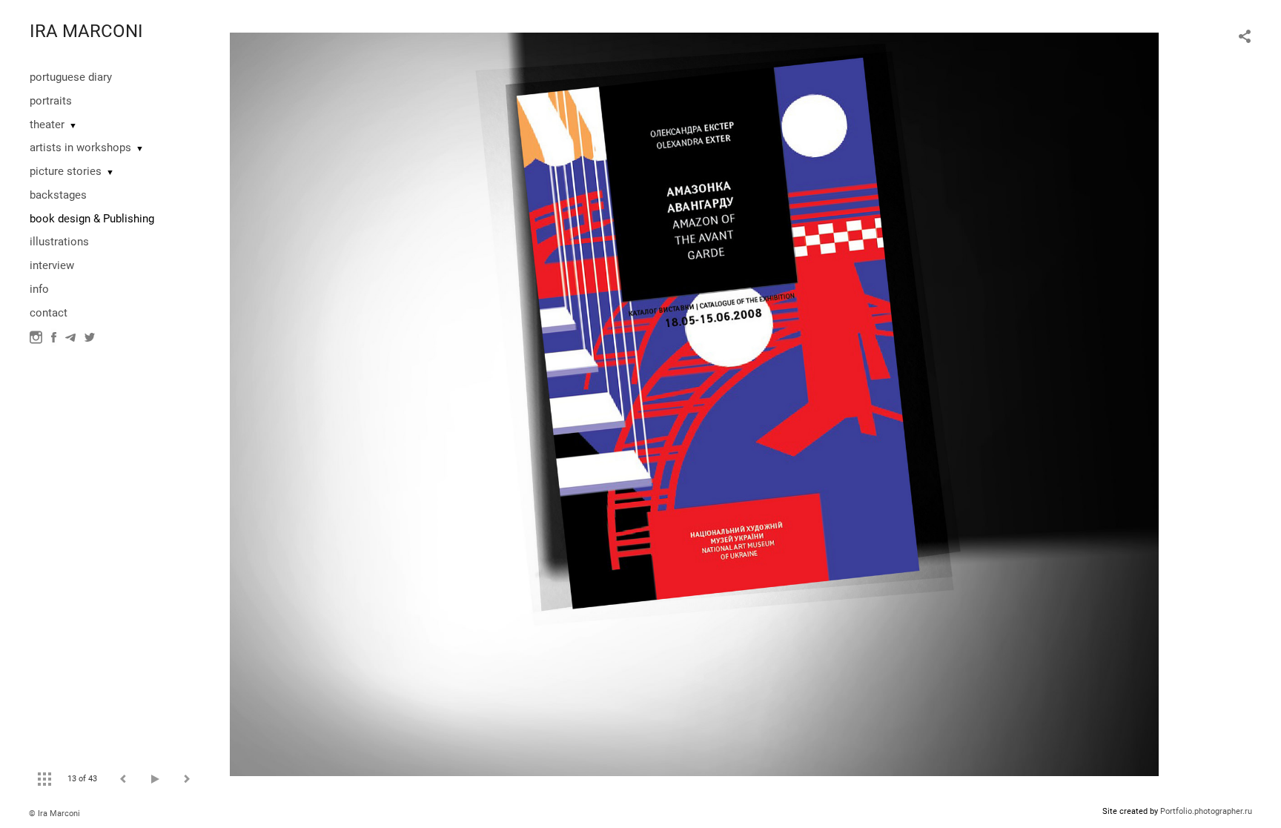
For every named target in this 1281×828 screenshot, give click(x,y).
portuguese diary (71, 77)
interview (52, 265)
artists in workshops (80, 147)
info (39, 289)
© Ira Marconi (54, 813)
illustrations (59, 241)
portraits (51, 100)
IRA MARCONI (86, 31)
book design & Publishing (92, 218)
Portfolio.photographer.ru (1206, 811)
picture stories (66, 171)
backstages (58, 195)
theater (47, 124)
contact (48, 312)
